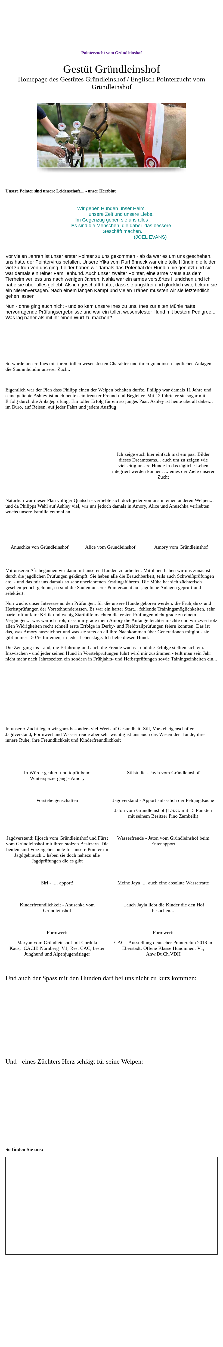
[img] (111, 25)
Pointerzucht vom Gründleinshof (111, 52)
